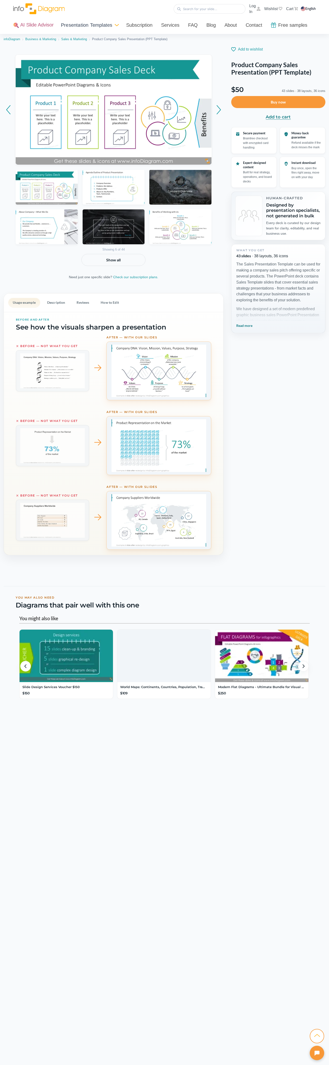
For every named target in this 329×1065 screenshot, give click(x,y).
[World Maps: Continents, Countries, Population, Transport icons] (164, 656)
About (230, 25)
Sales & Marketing (74, 39)
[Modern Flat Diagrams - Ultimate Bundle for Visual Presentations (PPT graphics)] (262, 656)
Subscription (139, 25)
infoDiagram (12, 39)
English (310, 9)
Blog (211, 25)
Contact (254, 25)
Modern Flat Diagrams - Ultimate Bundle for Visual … (261, 687)
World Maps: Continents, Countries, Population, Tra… (162, 687)
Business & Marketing (40, 39)
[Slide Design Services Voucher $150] (66, 656)
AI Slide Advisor (36, 24)
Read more (244, 325)
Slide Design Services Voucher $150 (51, 687)
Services (170, 25)
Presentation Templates (86, 25)
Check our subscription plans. (135, 277)
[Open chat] (317, 1053)
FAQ (193, 25)
